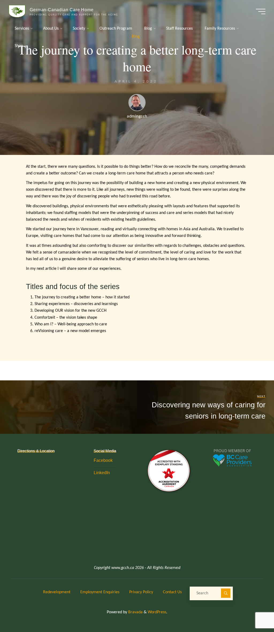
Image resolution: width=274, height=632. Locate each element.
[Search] (226, 593)
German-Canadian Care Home (61, 9)
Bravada (135, 612)
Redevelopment (56, 592)
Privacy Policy (141, 592)
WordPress (157, 612)
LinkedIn (102, 472)
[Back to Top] (253, 611)
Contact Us (172, 592)
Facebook (103, 460)
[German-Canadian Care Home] (17, 11)
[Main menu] (260, 11)
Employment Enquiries (99, 592)
